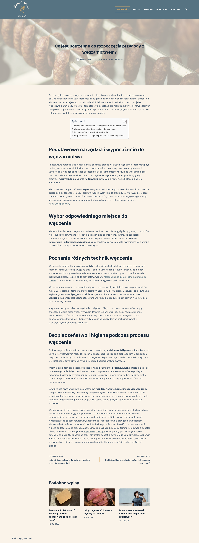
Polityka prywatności (22, 538)
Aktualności (122, 9)
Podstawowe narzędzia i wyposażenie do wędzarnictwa (100, 125)
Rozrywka (175, 9)
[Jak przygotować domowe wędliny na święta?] (99, 497)
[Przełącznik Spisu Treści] (123, 121)
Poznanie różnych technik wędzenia (91, 132)
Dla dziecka (161, 9)
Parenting (148, 9)
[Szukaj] (186, 10)
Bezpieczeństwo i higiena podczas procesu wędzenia (99, 135)
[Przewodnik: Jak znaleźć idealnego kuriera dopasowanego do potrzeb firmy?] (64, 497)
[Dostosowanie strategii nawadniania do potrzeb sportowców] (134, 497)
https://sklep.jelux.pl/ (59, 203)
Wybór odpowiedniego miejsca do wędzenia (94, 129)
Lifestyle (136, 9)
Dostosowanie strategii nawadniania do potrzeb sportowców (132, 513)
